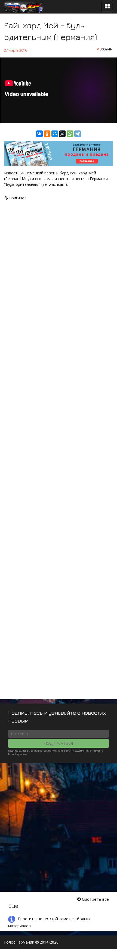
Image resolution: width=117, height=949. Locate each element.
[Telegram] (77, 133)
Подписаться (58, 743)
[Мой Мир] (54, 133)
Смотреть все (95, 899)
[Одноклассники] (47, 133)
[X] (62, 133)
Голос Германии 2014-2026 (31, 942)
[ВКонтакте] (39, 133)
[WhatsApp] (70, 133)
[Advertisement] (58, 456)
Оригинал (17, 197)
